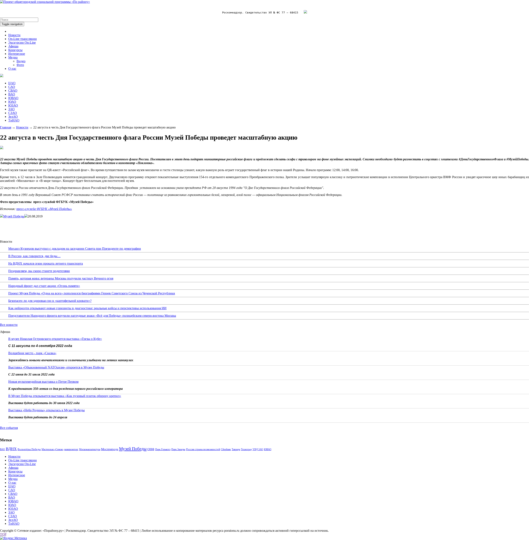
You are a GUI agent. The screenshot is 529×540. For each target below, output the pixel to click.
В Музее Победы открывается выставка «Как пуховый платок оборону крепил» (64, 396)
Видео (21, 61)
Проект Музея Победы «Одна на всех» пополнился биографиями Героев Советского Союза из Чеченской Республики (91, 293)
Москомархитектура (89, 449)
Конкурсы (15, 50)
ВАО (11, 94)
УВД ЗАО (258, 449)
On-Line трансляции (22, 39)
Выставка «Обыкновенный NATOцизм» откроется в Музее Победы (56, 367)
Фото (20, 65)
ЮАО (12, 101)
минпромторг (71, 449)
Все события (9, 428)
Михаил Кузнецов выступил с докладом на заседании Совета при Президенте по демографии (74, 248)
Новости (14, 35)
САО (11, 87)
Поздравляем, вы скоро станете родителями (39, 271)
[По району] (45, 2)
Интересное (16, 53)
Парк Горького (162, 449)
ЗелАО (13, 116)
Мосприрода (109, 449)
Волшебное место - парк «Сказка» (32, 353)
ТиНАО (13, 120)
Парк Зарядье (178, 449)
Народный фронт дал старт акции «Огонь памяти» (44, 286)
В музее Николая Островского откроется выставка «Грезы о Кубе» (55, 339)
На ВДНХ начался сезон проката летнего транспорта (45, 263)
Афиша (13, 46)
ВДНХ (11, 449)
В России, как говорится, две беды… (34, 256)
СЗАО (12, 113)
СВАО (12, 90)
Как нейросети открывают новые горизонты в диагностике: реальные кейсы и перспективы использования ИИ (87, 308)
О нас (12, 68)
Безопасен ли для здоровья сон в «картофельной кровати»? (50, 300)
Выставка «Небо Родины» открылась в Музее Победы (46, 410)
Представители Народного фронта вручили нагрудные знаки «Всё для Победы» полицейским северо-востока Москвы (92, 315)
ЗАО (11, 109)
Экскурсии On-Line (22, 42)
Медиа (13, 57)
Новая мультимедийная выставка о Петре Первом (43, 381)
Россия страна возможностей (203, 449)
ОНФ (150, 449)
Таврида (236, 449)
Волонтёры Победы (29, 449)
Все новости (9, 324)
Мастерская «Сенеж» (52, 449)
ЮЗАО (13, 105)
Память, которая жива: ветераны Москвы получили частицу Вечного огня (60, 278)
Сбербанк (226, 449)
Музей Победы (13, 216)
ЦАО (11, 83)
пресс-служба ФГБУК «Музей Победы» (44, 209)
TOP (3, 534)
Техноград (246, 449)
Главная (5, 127)
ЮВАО (13, 98)
